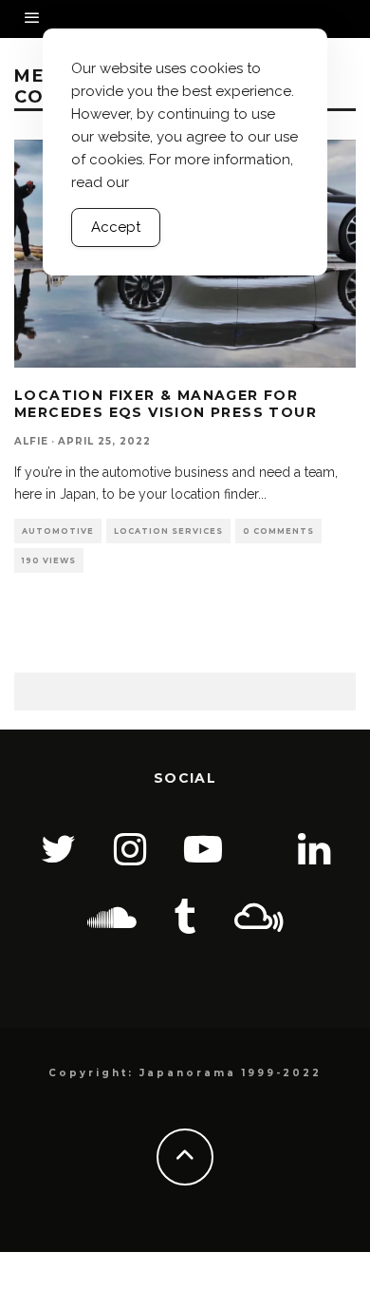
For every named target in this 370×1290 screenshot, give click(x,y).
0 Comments (278, 531)
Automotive (58, 531)
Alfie (31, 441)
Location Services (168, 531)
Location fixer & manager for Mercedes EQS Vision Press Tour (165, 404)
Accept (115, 227)
